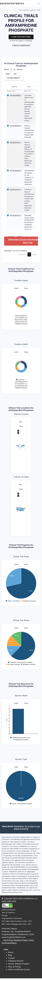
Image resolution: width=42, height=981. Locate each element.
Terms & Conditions (8, 912)
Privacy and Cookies (8, 910)
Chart (16, 288)
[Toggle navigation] (39, 4)
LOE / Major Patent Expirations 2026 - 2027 (17, 921)
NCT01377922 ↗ (15, 189)
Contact (11, 958)
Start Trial (27, 242)
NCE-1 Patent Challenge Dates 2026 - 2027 (16, 924)
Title (29, 87)
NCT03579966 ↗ (16, 95)
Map (20, 422)
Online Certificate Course (19, 969)
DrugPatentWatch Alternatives (12, 918)
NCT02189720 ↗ (15, 215)
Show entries (13, 69)
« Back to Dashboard (21, 45)
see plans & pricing (27, 827)
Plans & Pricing (14, 967)
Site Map (5, 915)
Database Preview (15, 961)
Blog (10, 955)
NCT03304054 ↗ (16, 126)
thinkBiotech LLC (30, 898)
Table (26, 288)
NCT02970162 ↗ (15, 142)
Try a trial (29, 826)
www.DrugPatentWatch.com (13, 937)
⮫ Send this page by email (21, 37)
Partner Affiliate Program (18, 964)
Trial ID (14, 87)
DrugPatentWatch (12, 3)
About (10, 952)
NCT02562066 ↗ (16, 170)
